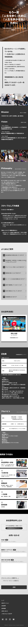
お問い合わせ (4, 611)
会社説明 (3, 606)
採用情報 (3, 608)
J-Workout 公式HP (6, 614)
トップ (2, 600)
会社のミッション (5, 603)
